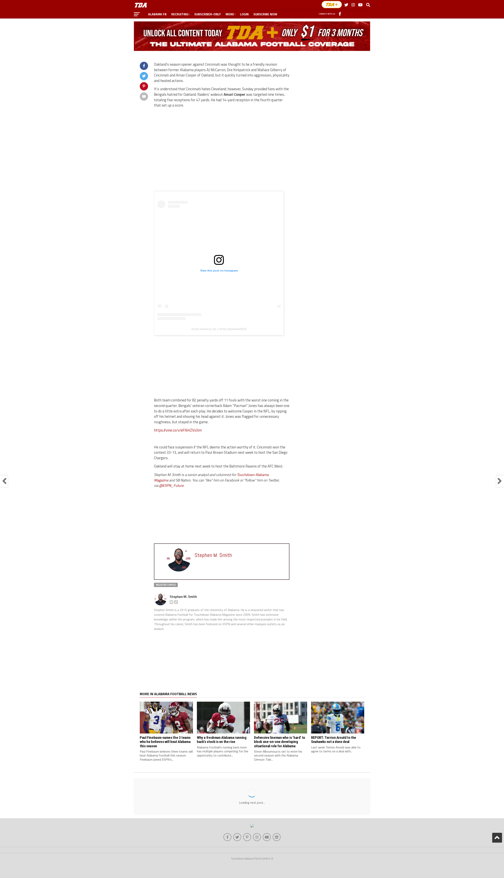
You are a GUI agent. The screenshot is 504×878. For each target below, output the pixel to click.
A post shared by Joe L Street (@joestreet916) (218, 328)
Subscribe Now (265, 14)
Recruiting (179, 14)
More (230, 14)
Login (244, 14)
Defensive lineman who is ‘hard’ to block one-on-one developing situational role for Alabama (279, 741)
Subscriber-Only (207, 14)
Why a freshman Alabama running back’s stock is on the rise (221, 739)
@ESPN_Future (171, 485)
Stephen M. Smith (183, 596)
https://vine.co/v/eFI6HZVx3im (178, 430)
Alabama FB (157, 14)
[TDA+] (331, 4)
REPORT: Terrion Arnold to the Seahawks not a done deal (333, 739)
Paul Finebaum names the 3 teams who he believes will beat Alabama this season (165, 741)
